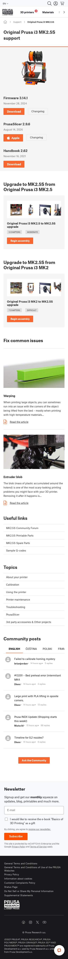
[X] (37, 922)
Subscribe (16, 836)
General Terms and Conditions (20, 863)
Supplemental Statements (18, 895)
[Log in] (55, 3)
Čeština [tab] (31, 648)
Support (17, 22)
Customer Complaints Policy (19, 882)
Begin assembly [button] (20, 240)
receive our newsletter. (39, 829)
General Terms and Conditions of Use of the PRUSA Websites (32, 869)
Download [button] (14, 111)
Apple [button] (15, 138)
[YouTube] (44, 922)
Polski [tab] (47, 648)
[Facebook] (23, 922)
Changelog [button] (37, 111)
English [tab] (14, 648)
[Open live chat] (59, 950)
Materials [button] (48, 12)
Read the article (19, 421)
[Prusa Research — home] (7, 12)
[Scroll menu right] (64, 12)
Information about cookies (18, 878)
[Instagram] (30, 922)
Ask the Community (34, 760)
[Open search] (49, 3)
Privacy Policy (18, 846)
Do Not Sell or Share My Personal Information (29, 891)
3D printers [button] (28, 12)
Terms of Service (38, 846)
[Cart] (62, 3)
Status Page (10, 886)
